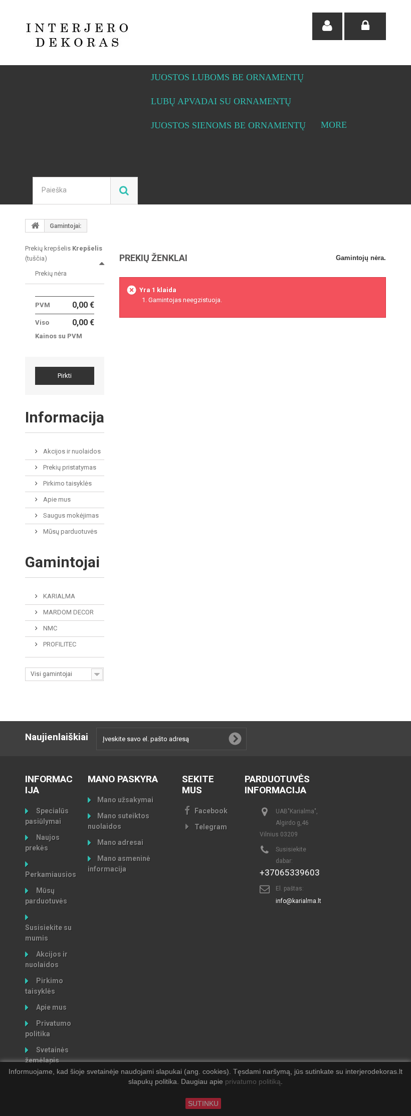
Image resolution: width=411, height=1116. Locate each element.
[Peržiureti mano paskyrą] (327, 26)
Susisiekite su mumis (48, 933)
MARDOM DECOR (68, 612)
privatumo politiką (253, 1082)
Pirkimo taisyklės (67, 483)
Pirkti (65, 375)
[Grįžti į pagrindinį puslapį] (35, 225)
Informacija (64, 417)
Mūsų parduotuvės (69, 531)
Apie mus (56, 499)
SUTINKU (203, 1103)
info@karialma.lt (298, 901)
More (334, 125)
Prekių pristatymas (69, 467)
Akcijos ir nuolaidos (71, 451)
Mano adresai (120, 842)
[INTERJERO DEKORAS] (80, 35)
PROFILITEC (59, 644)
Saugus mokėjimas (70, 515)
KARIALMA (58, 596)
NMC (49, 628)
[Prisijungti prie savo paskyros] (365, 26)
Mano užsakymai (125, 800)
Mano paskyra (123, 779)
